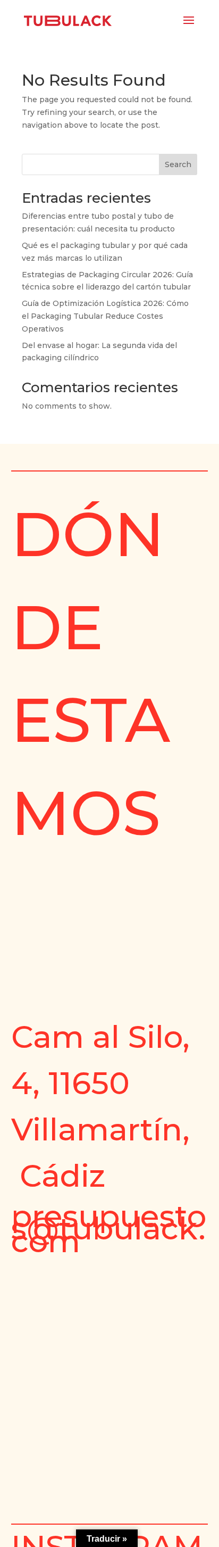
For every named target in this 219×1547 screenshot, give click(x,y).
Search (178, 164)
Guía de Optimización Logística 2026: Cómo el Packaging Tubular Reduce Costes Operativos (105, 316)
